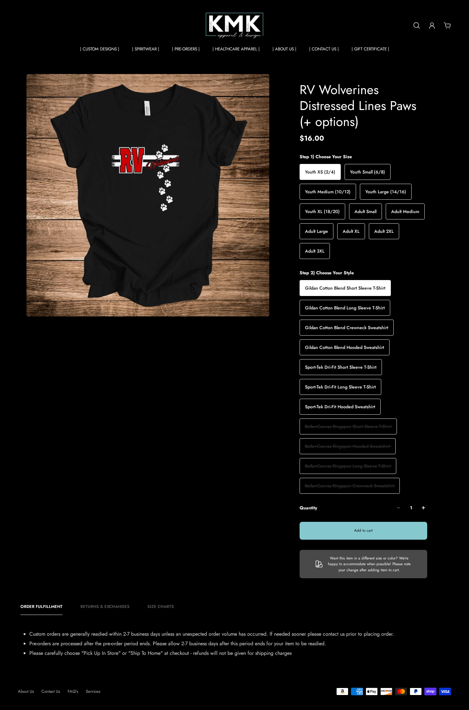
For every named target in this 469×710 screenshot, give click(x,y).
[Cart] (447, 25)
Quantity (308, 508)
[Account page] (432, 25)
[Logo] (234, 25)
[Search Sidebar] (416, 25)
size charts (160, 607)
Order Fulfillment (41, 607)
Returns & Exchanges (105, 607)
